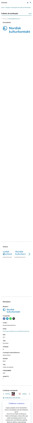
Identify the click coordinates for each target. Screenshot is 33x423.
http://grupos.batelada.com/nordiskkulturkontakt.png (16, 331)
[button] (30, 2)
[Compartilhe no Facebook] (4, 318)
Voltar (30, 13)
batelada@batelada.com (14, 18)
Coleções (7, 7)
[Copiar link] (13, 318)
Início (2, 7)
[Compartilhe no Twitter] (7, 318)
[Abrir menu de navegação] (27, 2)
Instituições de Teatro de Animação (20, 7)
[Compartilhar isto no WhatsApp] (10, 318)
